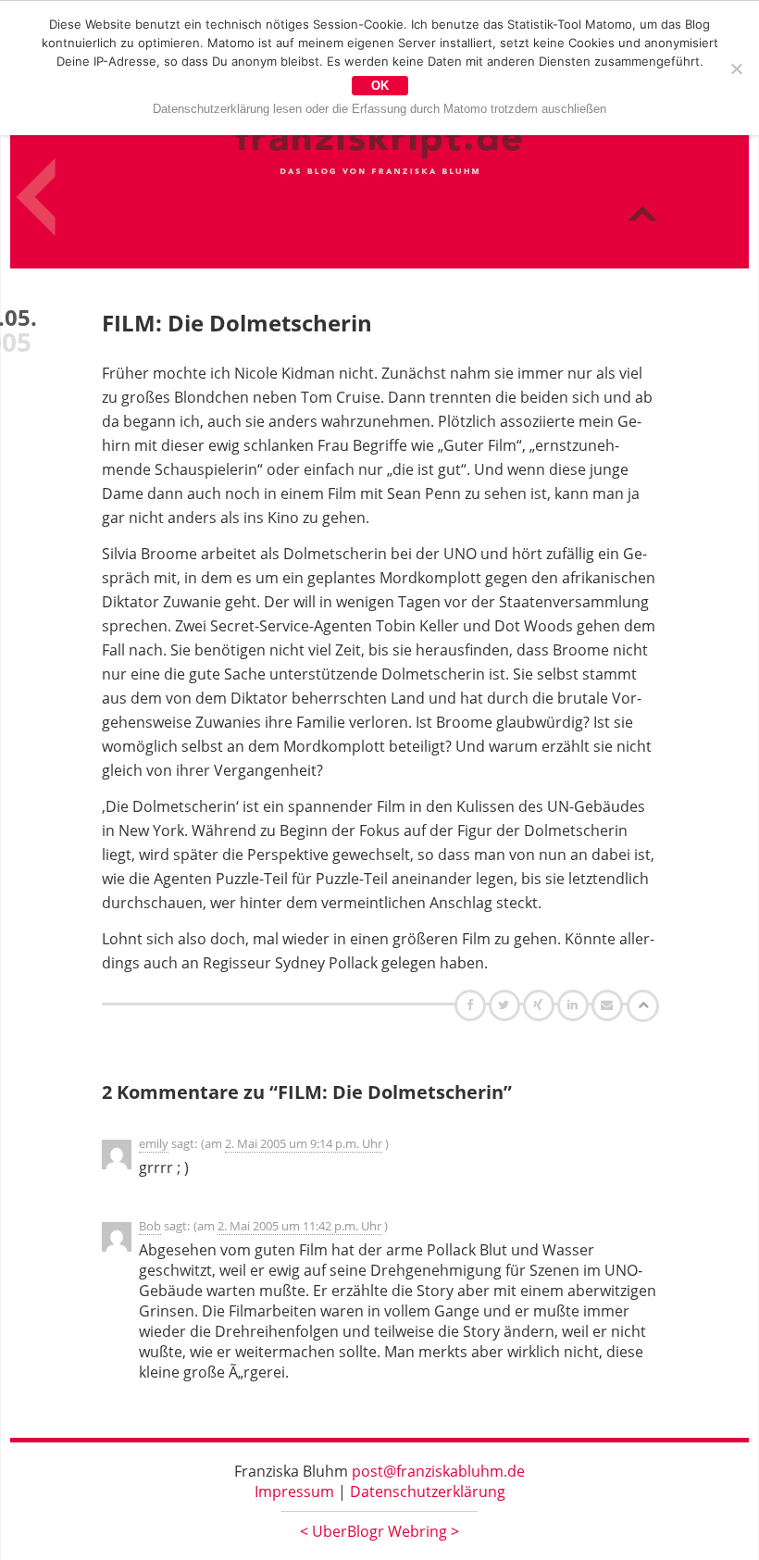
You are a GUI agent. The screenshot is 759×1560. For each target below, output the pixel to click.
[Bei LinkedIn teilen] (575, 1004)
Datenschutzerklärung (427, 1491)
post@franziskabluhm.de (438, 1471)
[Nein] (736, 68)
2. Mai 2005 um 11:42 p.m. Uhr (299, 1225)
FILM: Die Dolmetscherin (237, 322)
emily (153, 1143)
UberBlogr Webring (379, 1531)
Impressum (294, 1491)
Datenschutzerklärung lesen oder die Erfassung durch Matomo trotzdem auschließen (379, 109)
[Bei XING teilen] (540, 1004)
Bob (150, 1225)
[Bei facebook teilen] (473, 1004)
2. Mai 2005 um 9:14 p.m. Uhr (303, 1143)
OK (380, 86)
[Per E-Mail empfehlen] (609, 1004)
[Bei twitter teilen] (506, 1004)
